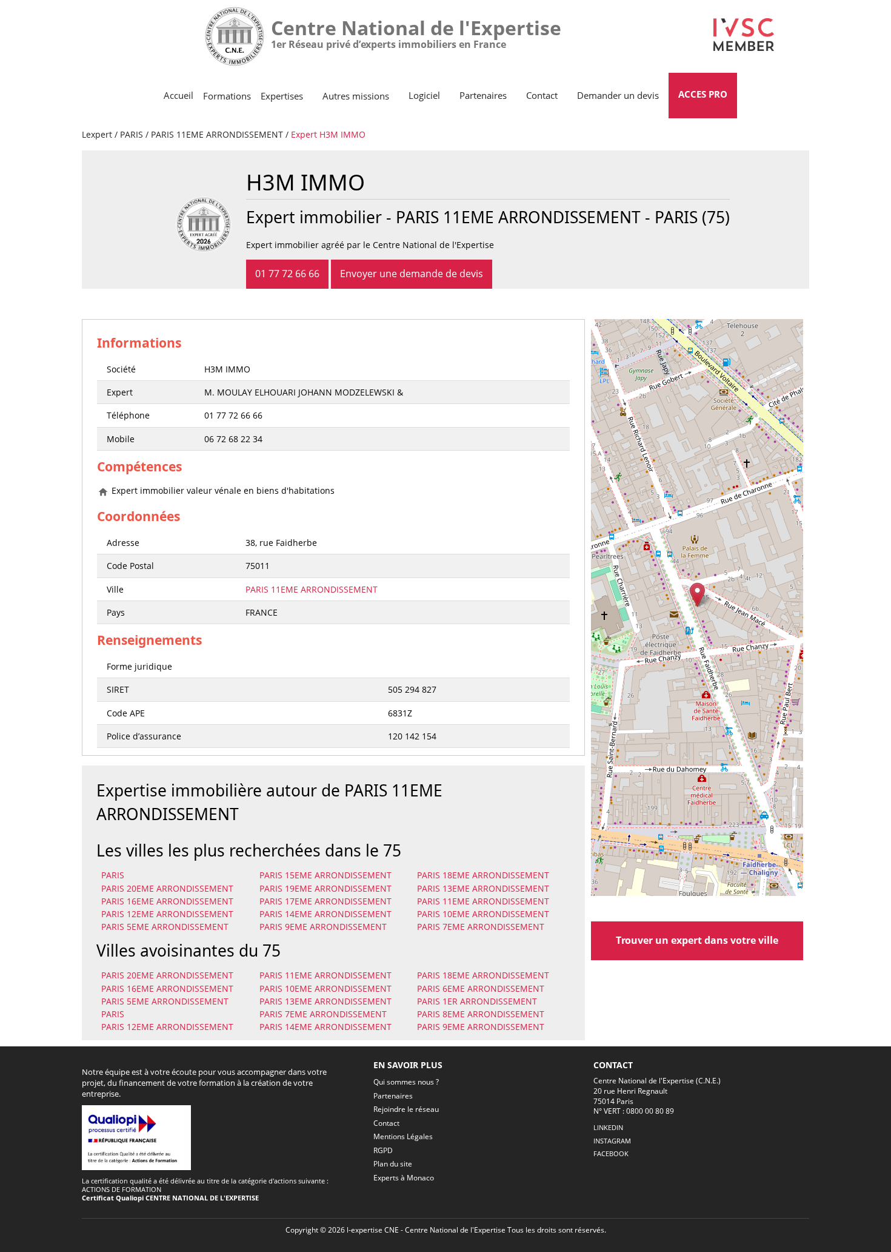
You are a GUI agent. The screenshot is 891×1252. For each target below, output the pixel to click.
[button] (697, 594)
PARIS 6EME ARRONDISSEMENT (480, 988)
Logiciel (424, 95)
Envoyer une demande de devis (411, 273)
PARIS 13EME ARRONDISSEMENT (483, 888)
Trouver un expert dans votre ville (697, 940)
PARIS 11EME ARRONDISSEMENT (217, 134)
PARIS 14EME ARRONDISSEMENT (325, 914)
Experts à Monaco (403, 1178)
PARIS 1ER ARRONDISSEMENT (477, 1001)
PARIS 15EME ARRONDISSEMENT (325, 875)
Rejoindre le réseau (406, 1109)
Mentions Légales (403, 1136)
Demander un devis (618, 95)
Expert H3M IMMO (328, 134)
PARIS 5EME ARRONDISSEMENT (165, 926)
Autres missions (355, 96)
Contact (542, 95)
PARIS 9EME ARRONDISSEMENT (323, 926)
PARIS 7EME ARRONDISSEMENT (480, 926)
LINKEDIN (608, 1127)
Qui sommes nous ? (406, 1082)
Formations (227, 96)
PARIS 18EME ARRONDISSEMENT (483, 875)
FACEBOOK (611, 1153)
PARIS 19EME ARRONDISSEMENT (325, 888)
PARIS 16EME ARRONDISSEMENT (167, 901)
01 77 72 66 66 (287, 273)
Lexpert (97, 134)
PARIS (131, 134)
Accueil (178, 95)
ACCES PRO (702, 94)
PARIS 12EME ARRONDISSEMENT (167, 914)
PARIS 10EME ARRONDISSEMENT (483, 914)
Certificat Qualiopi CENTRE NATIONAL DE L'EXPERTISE (170, 1197)
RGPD (383, 1150)
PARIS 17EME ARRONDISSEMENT (325, 901)
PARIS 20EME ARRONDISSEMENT (167, 888)
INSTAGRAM (612, 1140)
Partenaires (483, 95)
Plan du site (392, 1164)
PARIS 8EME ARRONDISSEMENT (480, 1014)
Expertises (282, 96)
